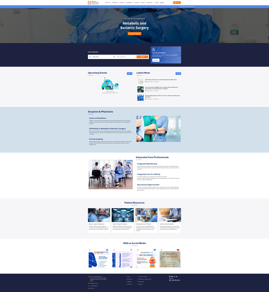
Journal (157, 2)
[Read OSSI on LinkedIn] (146, 258)
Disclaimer (140, 284)
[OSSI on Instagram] (174, 277)
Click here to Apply (134, 33)
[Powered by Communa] (174, 279)
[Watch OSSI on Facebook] (99, 258)
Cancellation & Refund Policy (144, 279)
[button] (108, 3)
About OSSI (129, 279)
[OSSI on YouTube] (172, 277)
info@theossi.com (94, 283)
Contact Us (129, 284)
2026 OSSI (92, 288)
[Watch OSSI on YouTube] (170, 258)
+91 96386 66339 (94, 285)
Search (142, 57)
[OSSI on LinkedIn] (176, 277)
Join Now (156, 60)
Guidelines (129, 281)
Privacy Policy (141, 281)
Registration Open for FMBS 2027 (160, 6)
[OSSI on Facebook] (170, 277)
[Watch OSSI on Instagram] (123, 258)
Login (177, 2)
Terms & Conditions (142, 276)
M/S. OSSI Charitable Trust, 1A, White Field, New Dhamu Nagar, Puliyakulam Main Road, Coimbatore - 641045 (98, 278)
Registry (162, 2)
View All (129, 73)
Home (128, 276)
